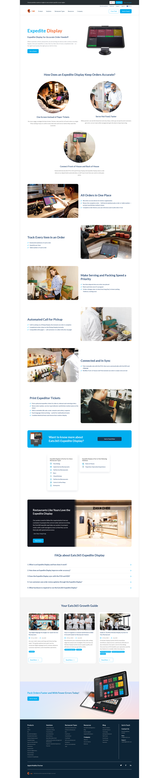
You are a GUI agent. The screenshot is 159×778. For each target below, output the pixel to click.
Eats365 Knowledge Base (89, 727)
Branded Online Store (32, 736)
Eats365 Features (106, 729)
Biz (28, 731)
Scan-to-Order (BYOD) (32, 742)
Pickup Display (30, 754)
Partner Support (87, 731)
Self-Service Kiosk (31, 744)
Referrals (112, 6)
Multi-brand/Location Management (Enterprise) (54, 741)
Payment (48, 746)
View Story (38, 540)
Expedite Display (31, 740)
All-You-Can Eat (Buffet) (70, 744)
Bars (66, 731)
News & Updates (106, 727)
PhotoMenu (30, 746)
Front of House (49, 731)
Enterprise (67, 742)
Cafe (66, 746)
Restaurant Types (60, 11)
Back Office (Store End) (51, 738)
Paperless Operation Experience (53, 743)
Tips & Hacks (105, 740)
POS (28, 727)
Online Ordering (50, 727)
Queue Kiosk (30, 748)
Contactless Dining (50, 729)
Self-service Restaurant (70, 740)
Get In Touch (126, 11)
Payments (105, 742)
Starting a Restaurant (107, 734)
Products (30, 725)
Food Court (67, 734)
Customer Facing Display (32, 756)
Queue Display (30, 752)
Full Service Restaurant (70, 729)
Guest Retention (49, 734)
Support (117, 6)
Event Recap (105, 738)
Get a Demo (33, 51)
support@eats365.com (126, 741)
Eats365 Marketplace (32, 734)
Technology (105, 731)
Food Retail (67, 738)
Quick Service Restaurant (70, 727)
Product (40, 11)
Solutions (48, 11)
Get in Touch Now (109, 439)
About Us (86, 739)
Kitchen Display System (32, 738)
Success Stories (87, 741)
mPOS (28, 729)
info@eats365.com (125, 737)
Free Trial (114, 11)
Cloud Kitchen (68, 736)
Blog (85, 729)
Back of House (49, 736)
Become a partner (104, 6)
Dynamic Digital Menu (32, 750)
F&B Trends (105, 736)
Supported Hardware (88, 734)
